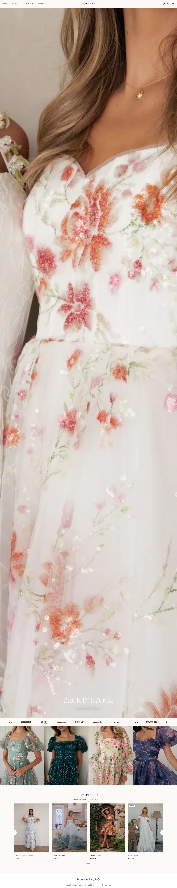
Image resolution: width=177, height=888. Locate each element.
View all (88, 863)
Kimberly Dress (59, 856)
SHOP (88, 713)
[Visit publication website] (18, 722)
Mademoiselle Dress (24, 856)
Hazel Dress (95, 856)
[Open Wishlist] (168, 4)
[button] (5, 4)
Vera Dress (133, 856)
